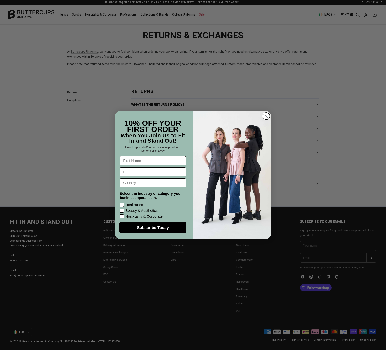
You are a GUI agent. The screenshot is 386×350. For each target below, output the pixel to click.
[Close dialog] (266, 116)
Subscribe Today (153, 227)
